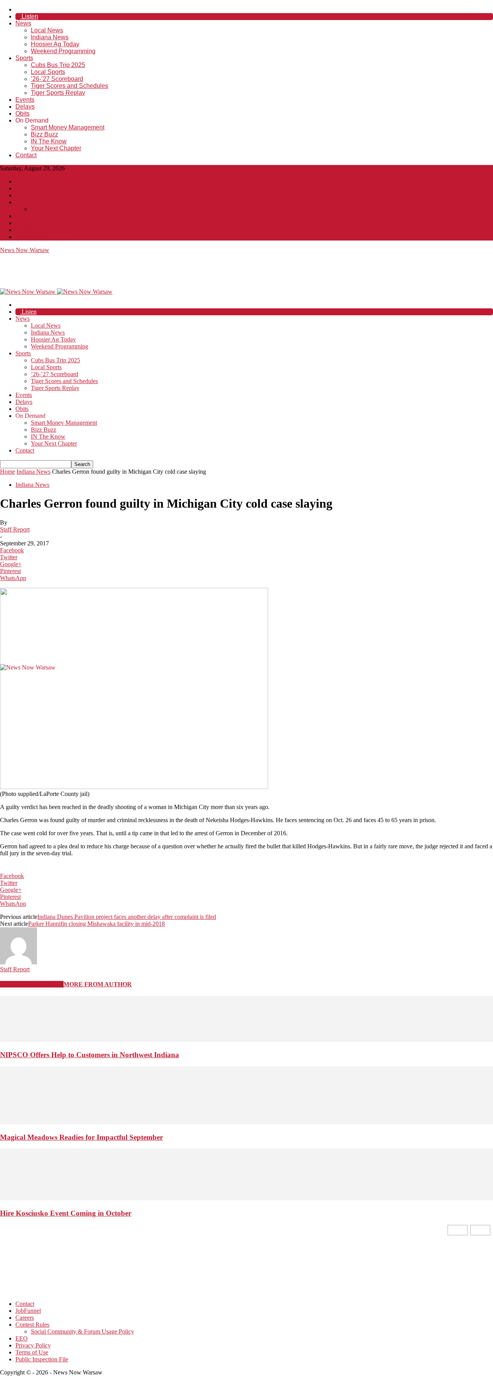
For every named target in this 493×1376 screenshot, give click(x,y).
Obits (22, 113)
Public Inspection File (41, 237)
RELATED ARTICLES (32, 984)
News (23, 23)
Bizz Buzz (44, 134)
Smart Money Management (67, 127)
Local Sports (48, 72)
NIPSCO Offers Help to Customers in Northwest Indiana (89, 1055)
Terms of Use (31, 230)
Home (7, 471)
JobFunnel (28, 188)
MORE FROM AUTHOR (98, 984)
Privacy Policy (33, 223)
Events (24, 99)
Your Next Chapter (56, 148)
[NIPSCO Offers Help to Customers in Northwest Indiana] (246, 1039)
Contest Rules (32, 202)
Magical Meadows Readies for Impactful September (81, 1137)
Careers (24, 195)
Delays (25, 106)
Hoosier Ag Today (55, 44)
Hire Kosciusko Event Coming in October (65, 1213)
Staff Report (15, 529)
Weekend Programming (63, 51)
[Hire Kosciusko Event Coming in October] (246, 1198)
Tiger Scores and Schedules (69, 85)
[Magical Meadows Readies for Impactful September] (246, 1122)
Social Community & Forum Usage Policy (82, 209)
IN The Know (49, 141)
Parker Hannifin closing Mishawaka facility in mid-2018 (96, 923)
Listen (29, 16)
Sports (24, 58)
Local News (47, 30)
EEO (21, 216)
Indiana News (50, 37)
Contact (26, 155)
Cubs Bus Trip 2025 (58, 65)
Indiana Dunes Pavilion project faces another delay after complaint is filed (126, 916)
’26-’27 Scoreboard (57, 79)
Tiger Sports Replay (58, 92)
